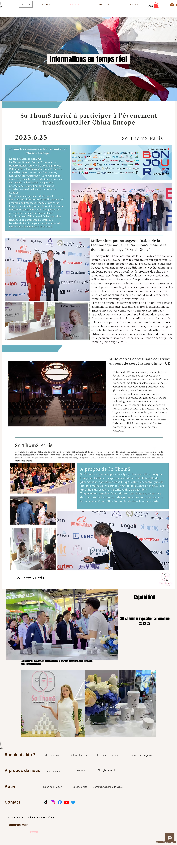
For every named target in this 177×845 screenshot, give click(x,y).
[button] (156, 5)
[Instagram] (53, 802)
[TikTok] (46, 802)
